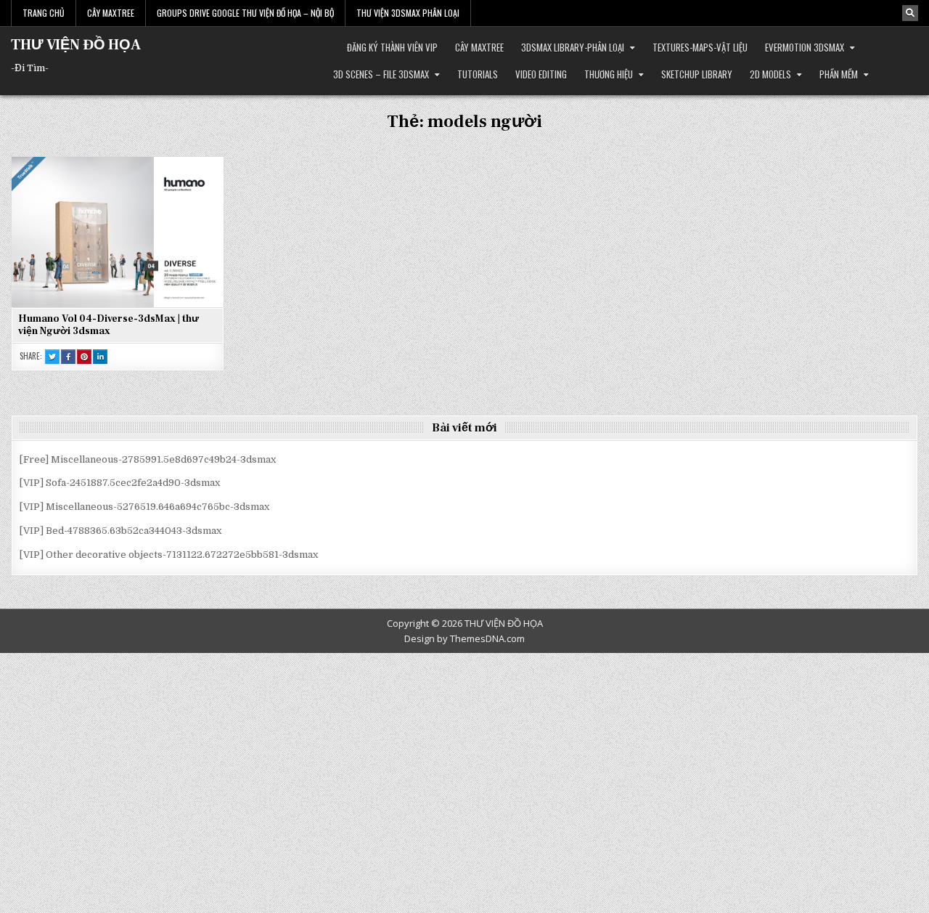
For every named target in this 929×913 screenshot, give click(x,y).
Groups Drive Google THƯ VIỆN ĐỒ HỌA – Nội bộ (245, 13)
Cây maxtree (479, 47)
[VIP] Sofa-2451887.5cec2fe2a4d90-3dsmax (120, 482)
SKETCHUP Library (696, 74)
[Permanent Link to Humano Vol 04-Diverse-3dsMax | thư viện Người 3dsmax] (117, 231)
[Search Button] (910, 13)
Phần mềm (838, 74)
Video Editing (541, 74)
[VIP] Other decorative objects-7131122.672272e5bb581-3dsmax (169, 554)
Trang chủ (43, 13)
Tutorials (477, 74)
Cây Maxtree (110, 13)
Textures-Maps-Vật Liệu (700, 47)
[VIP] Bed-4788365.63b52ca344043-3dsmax (120, 530)
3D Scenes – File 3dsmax (381, 74)
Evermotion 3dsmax (804, 47)
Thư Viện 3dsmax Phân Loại (407, 13)
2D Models (770, 74)
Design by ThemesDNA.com (464, 638)
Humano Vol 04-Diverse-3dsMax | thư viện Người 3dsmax (108, 325)
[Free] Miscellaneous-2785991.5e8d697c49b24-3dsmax (148, 459)
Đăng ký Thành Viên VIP (392, 47)
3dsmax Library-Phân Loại (572, 47)
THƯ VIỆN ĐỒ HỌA (76, 45)
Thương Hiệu (608, 74)
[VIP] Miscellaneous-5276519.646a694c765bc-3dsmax (144, 506)
